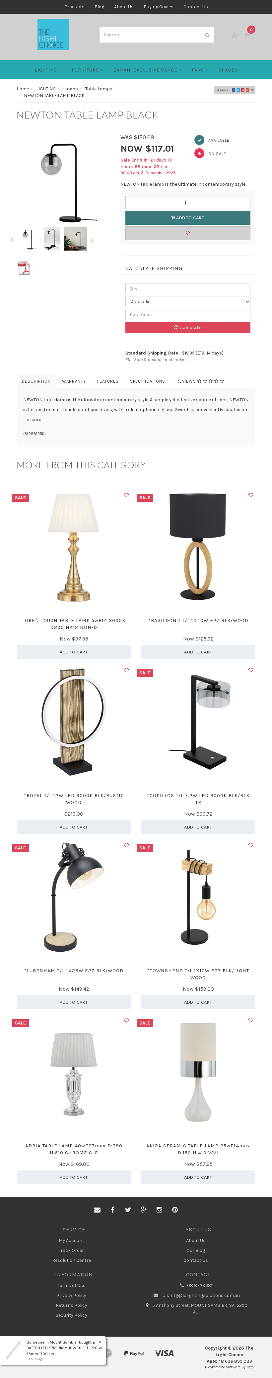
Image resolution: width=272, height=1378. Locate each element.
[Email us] (97, 1210)
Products (74, 7)
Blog (99, 7)
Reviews (186, 381)
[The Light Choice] (53, 34)
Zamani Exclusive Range (145, 70)
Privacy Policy (71, 1295)
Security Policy (71, 1315)
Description (36, 381)
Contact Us (195, 7)
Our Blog (195, 1250)
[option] (63, 180)
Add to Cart (189, 217)
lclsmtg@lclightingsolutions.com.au (200, 1295)
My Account (71, 1240)
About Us (124, 7)
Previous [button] (11, 239)
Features (108, 381)
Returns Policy (71, 1305)
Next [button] (92, 239)
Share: (224, 89)
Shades (228, 70)
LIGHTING (46, 70)
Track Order (71, 1250)
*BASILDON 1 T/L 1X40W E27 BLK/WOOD (198, 620)
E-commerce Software (222, 1367)
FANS (198, 70)
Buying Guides (158, 7)
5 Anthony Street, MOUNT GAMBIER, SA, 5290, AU (199, 1309)
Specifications (147, 381)
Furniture (86, 70)
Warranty (74, 381)
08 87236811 (200, 1285)
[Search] (207, 34)
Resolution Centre (71, 1260)
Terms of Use (71, 1285)
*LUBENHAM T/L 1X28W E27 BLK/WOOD (73, 971)
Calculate (190, 327)
